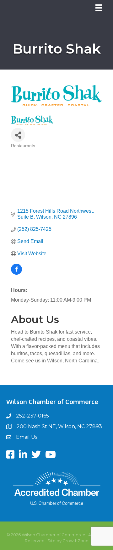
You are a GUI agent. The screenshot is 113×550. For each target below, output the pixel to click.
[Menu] (99, 8)
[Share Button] (18, 135)
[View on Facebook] (16, 273)
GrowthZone (75, 540)
